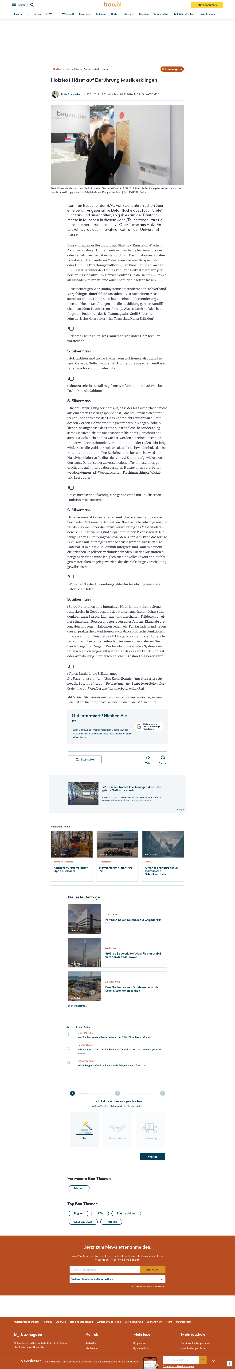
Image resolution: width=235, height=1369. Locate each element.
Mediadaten (92, 1348)
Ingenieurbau (183, 1321)
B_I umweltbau (141, 1348)
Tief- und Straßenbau (81, 1321)
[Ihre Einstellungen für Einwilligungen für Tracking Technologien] (229, 1363)
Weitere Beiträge (77, 1005)
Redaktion (91, 1343)
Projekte (111, 1221)
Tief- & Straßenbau (184, 13)
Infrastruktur (161, 13)
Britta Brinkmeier (70, 94)
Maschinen (85, 13)
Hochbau (144, 13)
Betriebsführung (134, 1321)
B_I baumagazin (28, 1335)
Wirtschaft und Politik (109, 1321)
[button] (117, 657)
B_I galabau (139, 1343)
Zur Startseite (85, 759)
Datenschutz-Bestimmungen (178, 1366)
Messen (79, 1188)
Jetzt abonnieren (207, 5)
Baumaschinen (126, 1213)
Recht (114, 13)
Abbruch (61, 1321)
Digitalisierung (207, 13)
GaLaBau (101, 13)
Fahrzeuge (128, 13)
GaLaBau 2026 (83, 1221)
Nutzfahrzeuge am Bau (26, 1321)
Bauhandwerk (154, 1321)
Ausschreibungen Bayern (194, 1348)
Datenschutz (159, 1286)
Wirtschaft (68, 13)
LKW (49, 13)
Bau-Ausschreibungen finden (196, 1343)
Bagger (37, 13)
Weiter (152, 1156)
